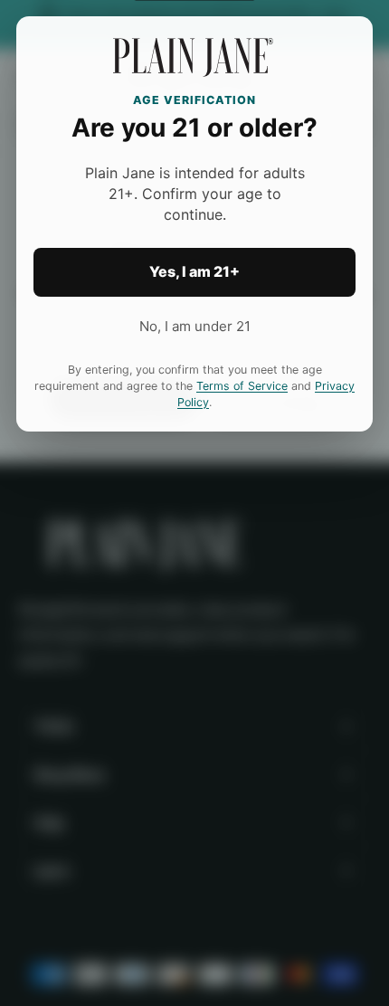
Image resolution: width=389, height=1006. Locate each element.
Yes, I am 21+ (194, 271)
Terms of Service (242, 386)
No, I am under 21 (195, 326)
